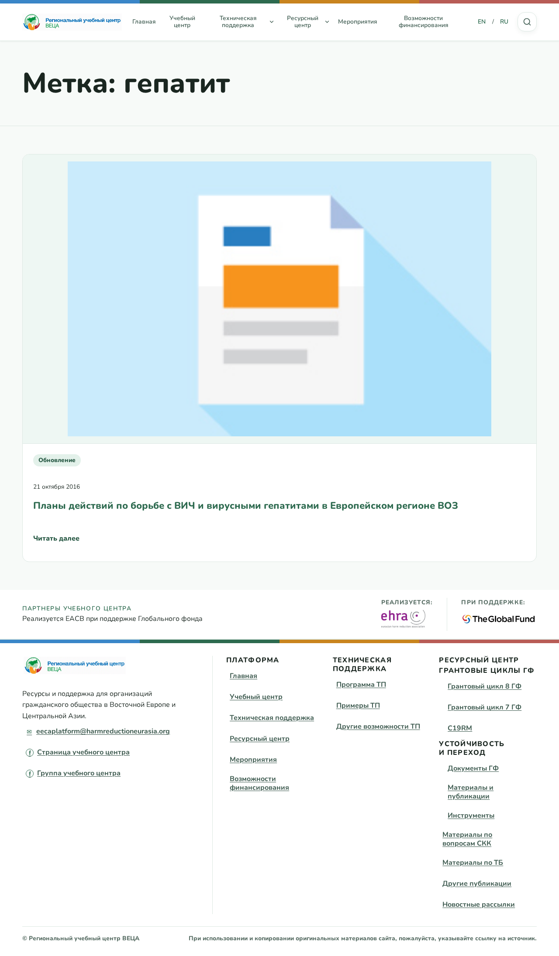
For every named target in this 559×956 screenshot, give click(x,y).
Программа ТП (361, 684)
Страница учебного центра (83, 752)
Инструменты (471, 815)
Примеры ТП (358, 705)
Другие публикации (476, 883)
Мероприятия (357, 21)
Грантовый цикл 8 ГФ (484, 686)
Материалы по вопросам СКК (467, 839)
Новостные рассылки (478, 904)
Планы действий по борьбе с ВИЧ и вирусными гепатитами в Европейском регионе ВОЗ (245, 505)
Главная (144, 21)
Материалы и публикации (470, 792)
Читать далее (56, 541)
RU (504, 21)
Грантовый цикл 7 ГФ (484, 707)
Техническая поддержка (272, 718)
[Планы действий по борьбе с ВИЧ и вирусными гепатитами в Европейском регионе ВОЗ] (279, 298)
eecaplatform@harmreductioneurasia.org (103, 731)
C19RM (460, 728)
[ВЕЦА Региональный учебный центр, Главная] (71, 21)
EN (482, 21)
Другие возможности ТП (378, 726)
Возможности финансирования (424, 22)
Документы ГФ (473, 768)
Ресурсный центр (260, 739)
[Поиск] (527, 21)
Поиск (527, 21)
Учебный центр (182, 22)
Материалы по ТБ (472, 862)
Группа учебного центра (79, 773)
